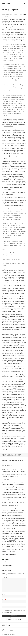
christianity (4, 455)
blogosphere (19, 454)
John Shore (15, 19)
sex (18, 455)
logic (14, 455)
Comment (4, 577)
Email (4, 599)
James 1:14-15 (20, 478)
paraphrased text (8, 125)
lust (16, 455)
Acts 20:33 (14, 327)
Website (4, 605)
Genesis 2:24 (12, 539)
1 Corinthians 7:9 (10, 528)
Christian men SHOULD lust (9, 39)
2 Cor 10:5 (17, 471)
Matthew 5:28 (14, 322)
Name (4, 594)
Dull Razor (6, 3)
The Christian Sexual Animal (10, 202)
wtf (19, 455)
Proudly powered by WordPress (8, 634)
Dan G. (13, 454)
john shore (10, 455)
